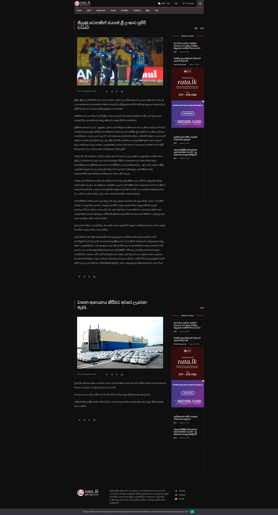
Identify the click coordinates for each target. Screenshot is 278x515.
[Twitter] (112, 91)
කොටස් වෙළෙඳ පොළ (180, 64)
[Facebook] (107, 91)
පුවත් (202, 28)
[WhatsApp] (122, 91)
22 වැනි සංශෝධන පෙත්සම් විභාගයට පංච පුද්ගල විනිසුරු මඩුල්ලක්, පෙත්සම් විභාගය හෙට (187, 45)
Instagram (182, 495)
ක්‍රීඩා (196, 28)
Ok (192, 511)
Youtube (181, 499)
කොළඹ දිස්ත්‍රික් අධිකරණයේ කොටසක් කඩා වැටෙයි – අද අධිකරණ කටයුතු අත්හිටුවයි (185, 152)
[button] (176, 3)
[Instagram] (176, 495)
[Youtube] (176, 499)
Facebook (182, 491)
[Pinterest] (117, 91)
